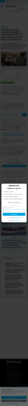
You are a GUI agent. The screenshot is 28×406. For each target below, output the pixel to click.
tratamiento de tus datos (14, 218)
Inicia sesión (17, 220)
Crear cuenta (14, 214)
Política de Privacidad (18, 217)
